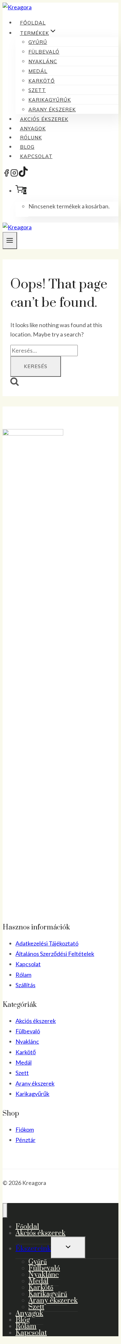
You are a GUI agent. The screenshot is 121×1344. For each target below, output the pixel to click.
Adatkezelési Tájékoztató (46, 943)
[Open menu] (10, 240)
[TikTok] (23, 174)
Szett (37, 90)
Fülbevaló (43, 52)
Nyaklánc (42, 61)
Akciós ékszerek (44, 119)
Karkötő (41, 81)
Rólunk (31, 138)
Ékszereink (33, 1248)
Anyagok (33, 128)
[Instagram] (14, 174)
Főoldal (33, 23)
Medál (37, 71)
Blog (27, 147)
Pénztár (25, 1139)
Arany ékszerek (52, 109)
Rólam (23, 974)
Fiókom (24, 1129)
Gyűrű (37, 42)
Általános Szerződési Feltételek (54, 953)
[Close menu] (5, 1210)
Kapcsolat (36, 156)
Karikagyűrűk (49, 100)
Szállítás (25, 984)
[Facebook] (6, 174)
